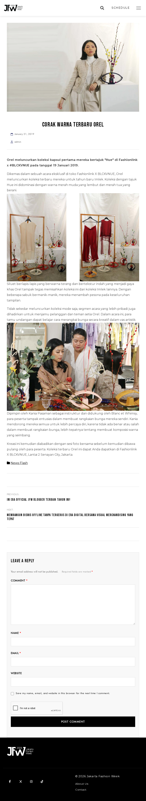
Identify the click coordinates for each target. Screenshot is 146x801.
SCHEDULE (121, 7)
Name (16, 632)
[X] (20, 781)
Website (16, 673)
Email (16, 653)
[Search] (102, 8)
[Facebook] (10, 781)
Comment (19, 580)
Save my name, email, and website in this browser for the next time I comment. (63, 693)
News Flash (19, 463)
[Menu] (138, 8)
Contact (80, 789)
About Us (81, 783)
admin (17, 141)
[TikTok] (42, 781)
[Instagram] (31, 781)
